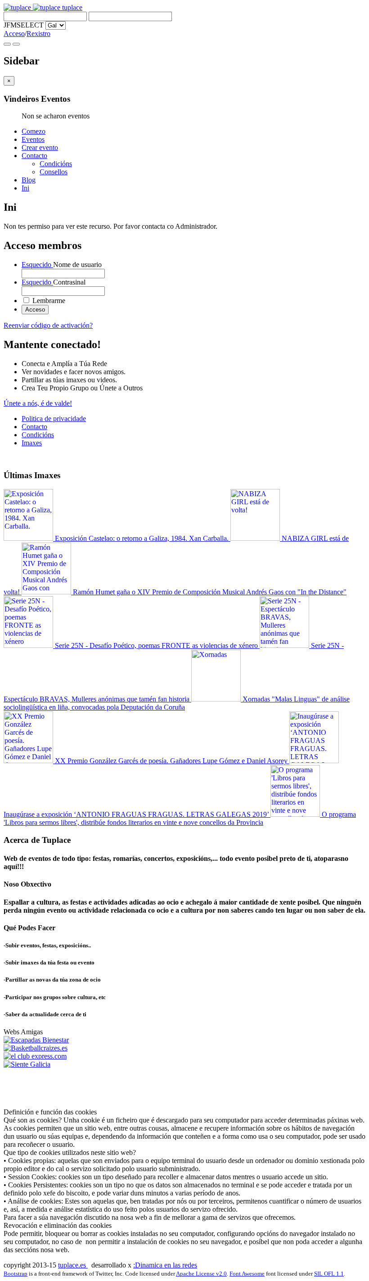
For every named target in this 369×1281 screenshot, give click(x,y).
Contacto (34, 155)
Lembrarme (48, 300)
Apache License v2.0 (201, 1273)
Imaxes (32, 443)
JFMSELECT (24, 25)
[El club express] (35, 1056)
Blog (29, 180)
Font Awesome (247, 1273)
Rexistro (38, 33)
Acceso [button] (14, 33)
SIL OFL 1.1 (329, 1273)
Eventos (33, 139)
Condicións (56, 163)
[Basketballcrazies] (36, 1048)
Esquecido (37, 264)
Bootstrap (15, 1273)
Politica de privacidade (54, 418)
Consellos (54, 172)
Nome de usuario (62, 264)
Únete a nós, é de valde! (38, 403)
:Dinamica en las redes (165, 1265)
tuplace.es (73, 1265)
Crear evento (40, 147)
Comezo (33, 131)
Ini (25, 188)
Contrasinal (54, 282)
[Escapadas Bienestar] (36, 1040)
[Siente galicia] (27, 1064)
